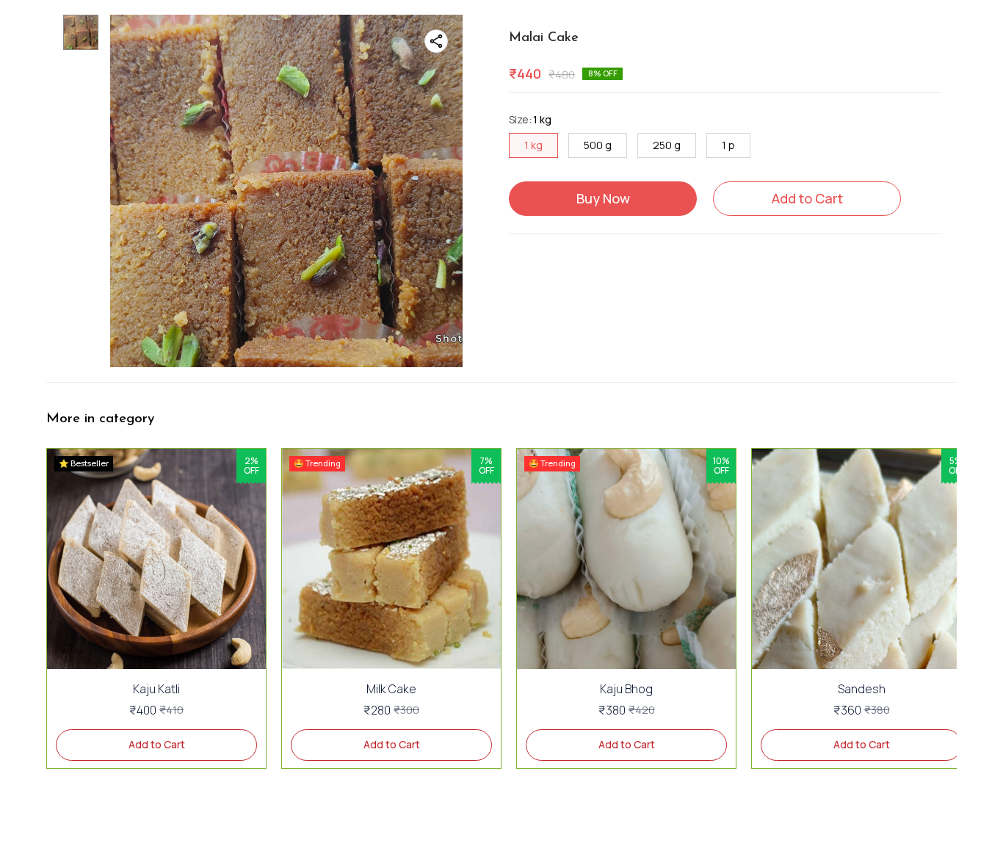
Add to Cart (807, 198)
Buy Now (603, 198)
